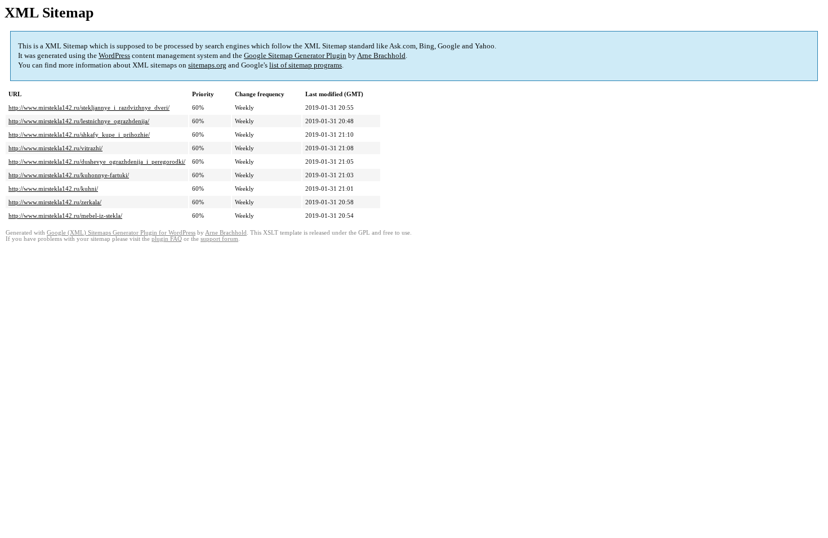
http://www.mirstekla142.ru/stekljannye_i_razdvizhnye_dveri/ (89, 107)
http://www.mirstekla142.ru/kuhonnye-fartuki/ (68, 175)
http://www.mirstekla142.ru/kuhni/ (53, 188)
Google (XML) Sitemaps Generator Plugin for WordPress (121, 233)
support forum (219, 239)
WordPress (114, 55)
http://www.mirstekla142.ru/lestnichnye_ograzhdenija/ (78, 121)
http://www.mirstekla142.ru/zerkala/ (54, 202)
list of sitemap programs (305, 65)
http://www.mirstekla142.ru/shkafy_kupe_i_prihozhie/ (79, 134)
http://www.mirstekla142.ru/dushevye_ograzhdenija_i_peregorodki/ (96, 161)
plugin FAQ (167, 239)
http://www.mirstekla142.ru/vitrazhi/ (55, 148)
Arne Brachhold (381, 55)
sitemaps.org (207, 65)
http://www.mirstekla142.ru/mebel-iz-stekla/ (65, 215)
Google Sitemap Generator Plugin (295, 55)
